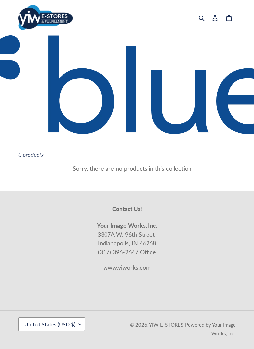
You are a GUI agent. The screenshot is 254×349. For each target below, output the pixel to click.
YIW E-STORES (166, 325)
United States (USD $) (49, 324)
